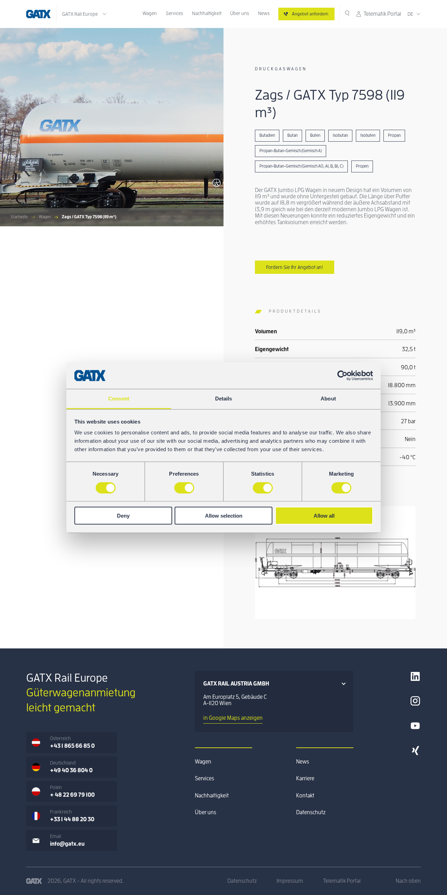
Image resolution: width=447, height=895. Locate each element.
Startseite (19, 217)
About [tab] (328, 399)
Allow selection (223, 516)
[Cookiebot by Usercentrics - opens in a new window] (342, 375)
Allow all (324, 516)
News (264, 13)
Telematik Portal (382, 14)
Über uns (239, 13)
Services (174, 13)
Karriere (305, 778)
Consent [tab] (118, 399)
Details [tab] (223, 399)
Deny (123, 516)
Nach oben (408, 881)
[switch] (184, 487)
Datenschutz (310, 812)
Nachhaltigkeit (206, 13)
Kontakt (305, 795)
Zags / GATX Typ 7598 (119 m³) (89, 217)
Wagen (149, 13)
